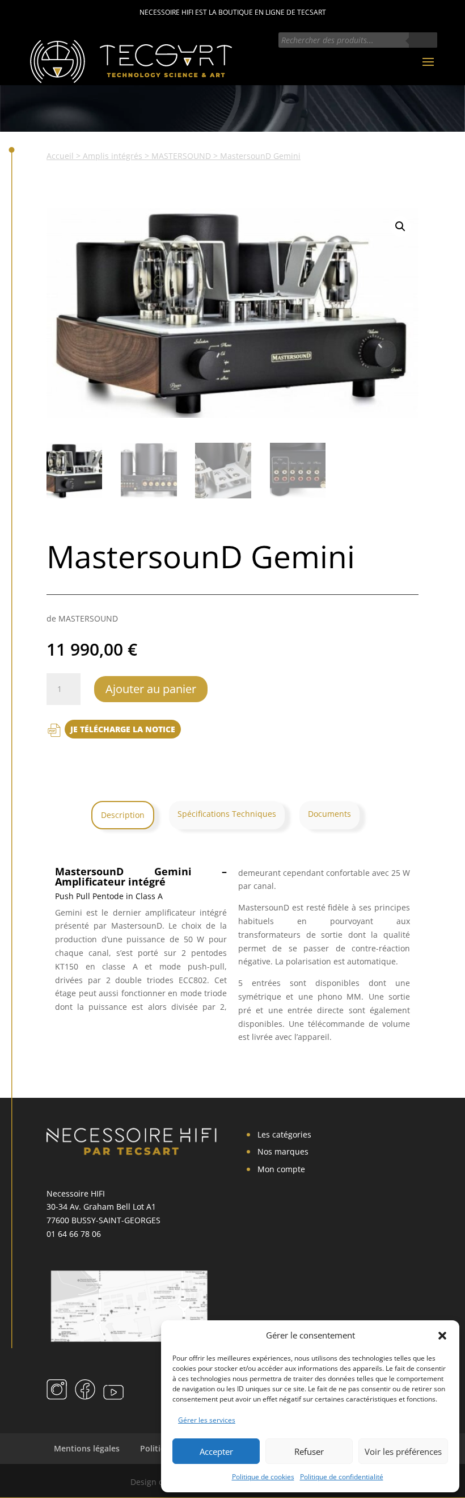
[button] (442, 1335)
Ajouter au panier (150, 688)
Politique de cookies (263, 1477)
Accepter (216, 1451)
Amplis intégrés (112, 155)
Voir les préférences (403, 1451)
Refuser (309, 1451)
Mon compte (281, 1169)
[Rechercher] (423, 40)
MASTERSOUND (181, 155)
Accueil (60, 155)
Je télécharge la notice (122, 729)
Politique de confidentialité (341, 1477)
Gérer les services (206, 1420)
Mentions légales (87, 1448)
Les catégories (284, 1134)
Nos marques (282, 1151)
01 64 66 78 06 (73, 1233)
